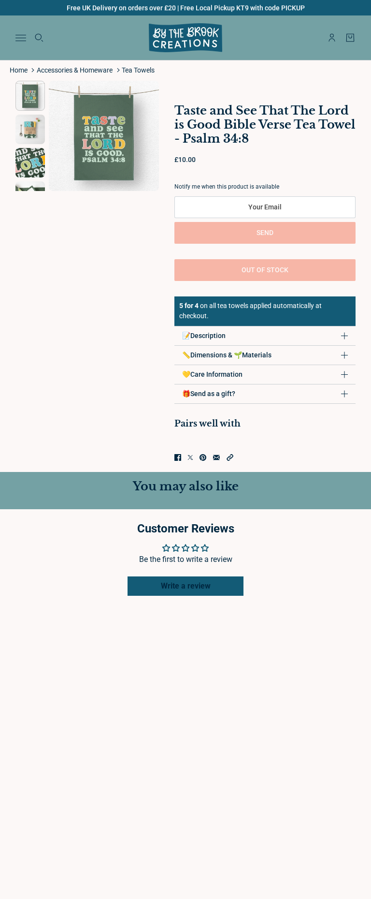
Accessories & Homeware (75, 70)
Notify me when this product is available (226, 186)
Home (19, 70)
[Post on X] (190, 457)
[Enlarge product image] (104, 136)
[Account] (332, 37)
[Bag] (350, 37)
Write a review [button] (186, 585)
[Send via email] (216, 457)
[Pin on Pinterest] (203, 457)
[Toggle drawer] (20, 38)
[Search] (39, 37)
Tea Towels (138, 70)
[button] (230, 457)
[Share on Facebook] (177, 457)
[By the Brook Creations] (185, 37)
